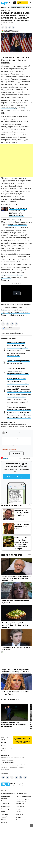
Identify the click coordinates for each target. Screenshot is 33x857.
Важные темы (5, 7)
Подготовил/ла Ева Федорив (11, 333)
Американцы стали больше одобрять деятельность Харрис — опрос (18, 212)
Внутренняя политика (8, 793)
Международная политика (6, 797)
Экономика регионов (7, 809)
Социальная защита (22, 793)
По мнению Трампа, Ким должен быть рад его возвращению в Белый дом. (19, 412)
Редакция (4, 742)
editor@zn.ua (5, 769)
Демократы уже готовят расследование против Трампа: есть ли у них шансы (14, 724)
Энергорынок (5, 803)
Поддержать (23, 2)
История (18, 811)
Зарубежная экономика (23, 796)
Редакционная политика (8, 748)
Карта (3, 751)
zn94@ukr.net (23, 765)
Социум (18, 809)
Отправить (16, 453)
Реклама (4, 745)
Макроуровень (5, 801)
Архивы (3, 739)
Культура (4, 822)
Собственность (20, 820)
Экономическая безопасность (21, 802)
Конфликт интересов (22, 799)
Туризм (18, 817)
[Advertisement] (16, 160)
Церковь (3, 819)
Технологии (4, 814)
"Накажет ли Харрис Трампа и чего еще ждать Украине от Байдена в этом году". (15, 312)
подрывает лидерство (17, 225)
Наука (3, 811)
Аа (14, 2)
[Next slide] (30, 7)
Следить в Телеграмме (17, 477)
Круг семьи (19, 814)
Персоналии (20, 806)
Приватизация (5, 806)
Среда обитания (6, 817)
